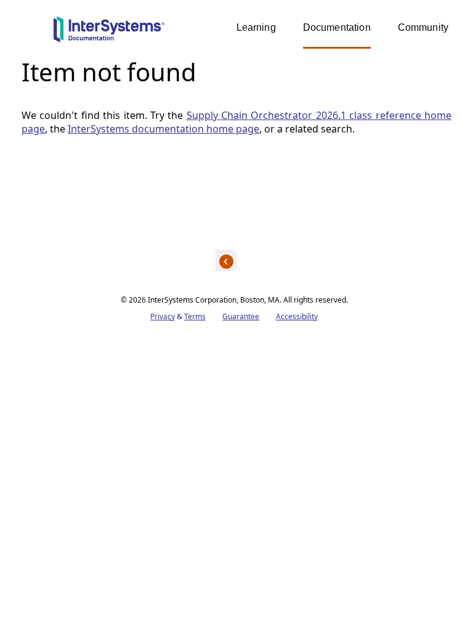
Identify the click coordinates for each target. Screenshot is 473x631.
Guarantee (240, 316)
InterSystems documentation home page (163, 129)
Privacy (162, 316)
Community (423, 27)
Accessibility (297, 316)
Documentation (337, 27)
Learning (256, 27)
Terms (195, 316)
